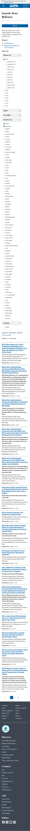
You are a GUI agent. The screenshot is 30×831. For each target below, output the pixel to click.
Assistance (5, 705)
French (17, 710)
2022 (20, 333)
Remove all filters (6, 335)
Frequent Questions (8, 810)
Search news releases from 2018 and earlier (11, 46)
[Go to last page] (18, 697)
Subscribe (5, 784)
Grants (4, 752)
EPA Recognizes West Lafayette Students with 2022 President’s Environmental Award (13, 634)
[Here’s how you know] (15, 2)
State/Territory (7, 119)
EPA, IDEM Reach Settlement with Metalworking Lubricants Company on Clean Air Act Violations (14, 569)
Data (3, 770)
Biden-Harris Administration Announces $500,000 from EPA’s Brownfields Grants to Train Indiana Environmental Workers (14, 370)
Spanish (18, 705)
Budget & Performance (9, 743)
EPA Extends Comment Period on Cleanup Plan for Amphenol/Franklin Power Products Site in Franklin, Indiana (14, 671)
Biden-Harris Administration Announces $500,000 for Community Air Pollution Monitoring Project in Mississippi (15, 403)
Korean (17, 713)
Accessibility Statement (9, 740)
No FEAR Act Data (7, 755)
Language (6, 323)
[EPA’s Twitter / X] (7, 822)
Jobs (3, 775)
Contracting (5, 746)
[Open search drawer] (3, 5)
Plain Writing (6, 758)
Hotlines (4, 805)
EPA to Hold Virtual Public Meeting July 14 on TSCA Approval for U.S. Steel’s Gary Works (14, 618)
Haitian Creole (6, 713)
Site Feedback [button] (6, 813)
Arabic (3, 708)
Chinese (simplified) (21, 708)
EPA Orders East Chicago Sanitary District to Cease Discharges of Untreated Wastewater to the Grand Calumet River (14, 528)
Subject (5, 110)
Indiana (6, 333)
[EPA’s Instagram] (14, 822)
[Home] (14, 6)
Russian (18, 715)
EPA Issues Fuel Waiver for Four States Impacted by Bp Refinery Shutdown (13, 552)
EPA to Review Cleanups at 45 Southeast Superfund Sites (12, 513)
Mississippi (13, 333)
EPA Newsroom (8, 43)
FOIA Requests (6, 807)
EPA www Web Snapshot (9, 749)
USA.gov (4, 787)
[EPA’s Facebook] (3, 822)
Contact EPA (6, 799)
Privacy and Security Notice (10, 760)
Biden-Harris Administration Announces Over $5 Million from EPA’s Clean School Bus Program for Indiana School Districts (15, 461)
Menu (25, 6)
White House (6, 790)
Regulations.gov (6, 781)
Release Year (7, 55)
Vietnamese (19, 718)
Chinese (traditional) (7, 710)
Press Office (7, 115)
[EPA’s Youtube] (10, 822)
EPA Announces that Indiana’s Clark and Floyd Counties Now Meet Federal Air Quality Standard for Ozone (14, 652)
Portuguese (5, 715)
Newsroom (5, 778)
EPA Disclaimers (7, 802)
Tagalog (4, 718)
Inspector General (7, 772)
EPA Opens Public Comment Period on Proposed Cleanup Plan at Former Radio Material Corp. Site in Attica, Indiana (15, 490)
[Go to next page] (15, 697)
